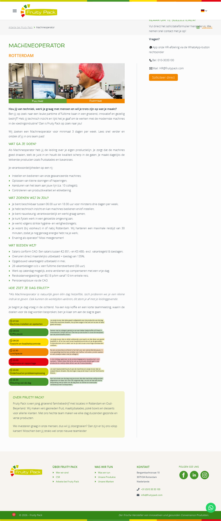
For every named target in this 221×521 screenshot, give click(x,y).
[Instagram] (204, 475)
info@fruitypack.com (151, 495)
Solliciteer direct (163, 77)
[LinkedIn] (194, 475)
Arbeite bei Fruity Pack (21, 27)
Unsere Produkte (107, 477)
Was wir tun (104, 472)
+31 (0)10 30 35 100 (150, 489)
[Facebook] (183, 475)
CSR (58, 477)
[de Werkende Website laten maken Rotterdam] (14, 514)
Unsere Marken (106, 481)
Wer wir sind (62, 472)
